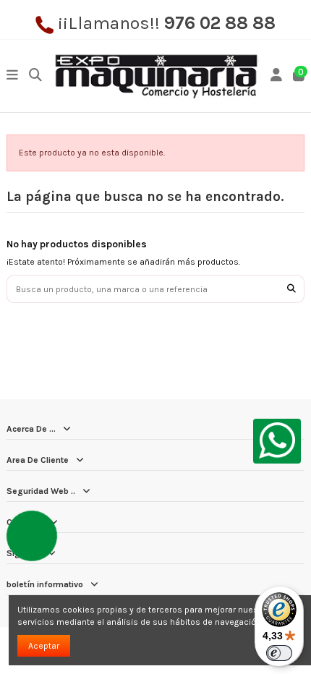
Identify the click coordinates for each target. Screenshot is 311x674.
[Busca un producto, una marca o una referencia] (291, 289)
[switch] (279, 653)
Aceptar (43, 646)
